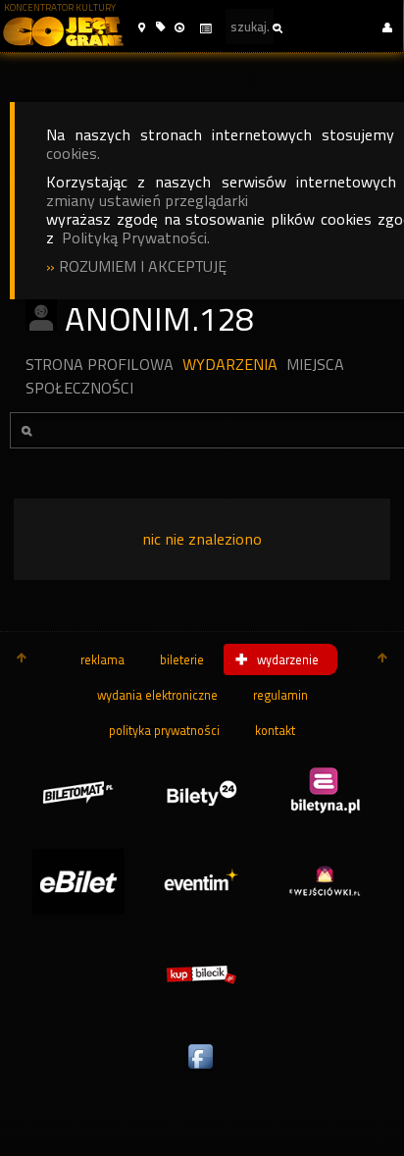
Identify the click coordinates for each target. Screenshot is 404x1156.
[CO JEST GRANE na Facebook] (202, 1070)
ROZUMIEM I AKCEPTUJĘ (143, 266)
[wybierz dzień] (205, 29)
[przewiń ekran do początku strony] (21, 659)
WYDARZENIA (230, 364)
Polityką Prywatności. (136, 238)
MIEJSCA (315, 364)
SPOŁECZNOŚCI (79, 388)
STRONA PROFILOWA (99, 364)
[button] (141, 28)
